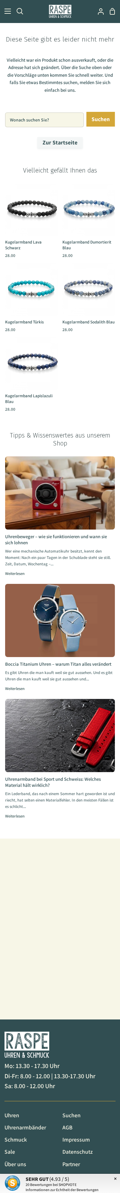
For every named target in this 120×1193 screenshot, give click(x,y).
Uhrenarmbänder (25, 1127)
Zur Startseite (60, 142)
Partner (71, 1164)
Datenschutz (77, 1151)
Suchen (101, 119)
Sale (9, 1151)
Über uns (15, 1164)
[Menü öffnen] (6, 11)
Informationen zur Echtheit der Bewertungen (62, 1189)
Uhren (11, 1115)
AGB (67, 1127)
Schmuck (15, 1139)
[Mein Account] (98, 11)
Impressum (76, 1139)
